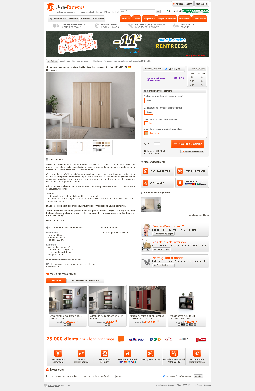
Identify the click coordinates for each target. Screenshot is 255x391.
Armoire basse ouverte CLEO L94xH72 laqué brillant (183, 317)
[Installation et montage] (144, 29)
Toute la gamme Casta (198, 215)
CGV (184, 385)
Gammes (85, 19)
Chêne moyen (155, 133)
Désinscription (185, 376)
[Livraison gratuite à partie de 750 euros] (67, 29)
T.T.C (177, 69)
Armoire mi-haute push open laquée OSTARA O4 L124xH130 (147, 317)
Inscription (170, 376)
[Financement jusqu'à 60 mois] (105, 29)
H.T (169, 69)
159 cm (149, 112)
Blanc (151, 123)
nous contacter (117, 206)
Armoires (87, 61)
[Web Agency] (46, 386)
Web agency (53, 386)
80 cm (148, 100)
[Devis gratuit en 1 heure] (188, 29)
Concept (171, 385)
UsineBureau (65, 61)
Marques (73, 19)
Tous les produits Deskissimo (116, 232)
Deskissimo (51, 70)
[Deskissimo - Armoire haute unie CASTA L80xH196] (151, 211)
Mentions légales (195, 385)
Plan (179, 385)
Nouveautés (60, 19)
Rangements (77, 61)
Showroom (98, 19)
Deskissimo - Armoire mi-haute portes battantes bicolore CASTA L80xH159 (123, 61)
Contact (207, 385)
